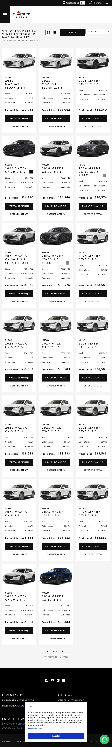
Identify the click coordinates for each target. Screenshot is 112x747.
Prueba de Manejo (19, 118)
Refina (72, 32)
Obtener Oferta (19, 126)
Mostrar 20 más (56, 651)
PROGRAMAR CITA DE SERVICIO (19, 723)
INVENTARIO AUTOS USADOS (18, 705)
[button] (107, 3)
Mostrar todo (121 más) (56, 656)
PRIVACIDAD (6, 742)
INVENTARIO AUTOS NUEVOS (18, 700)
